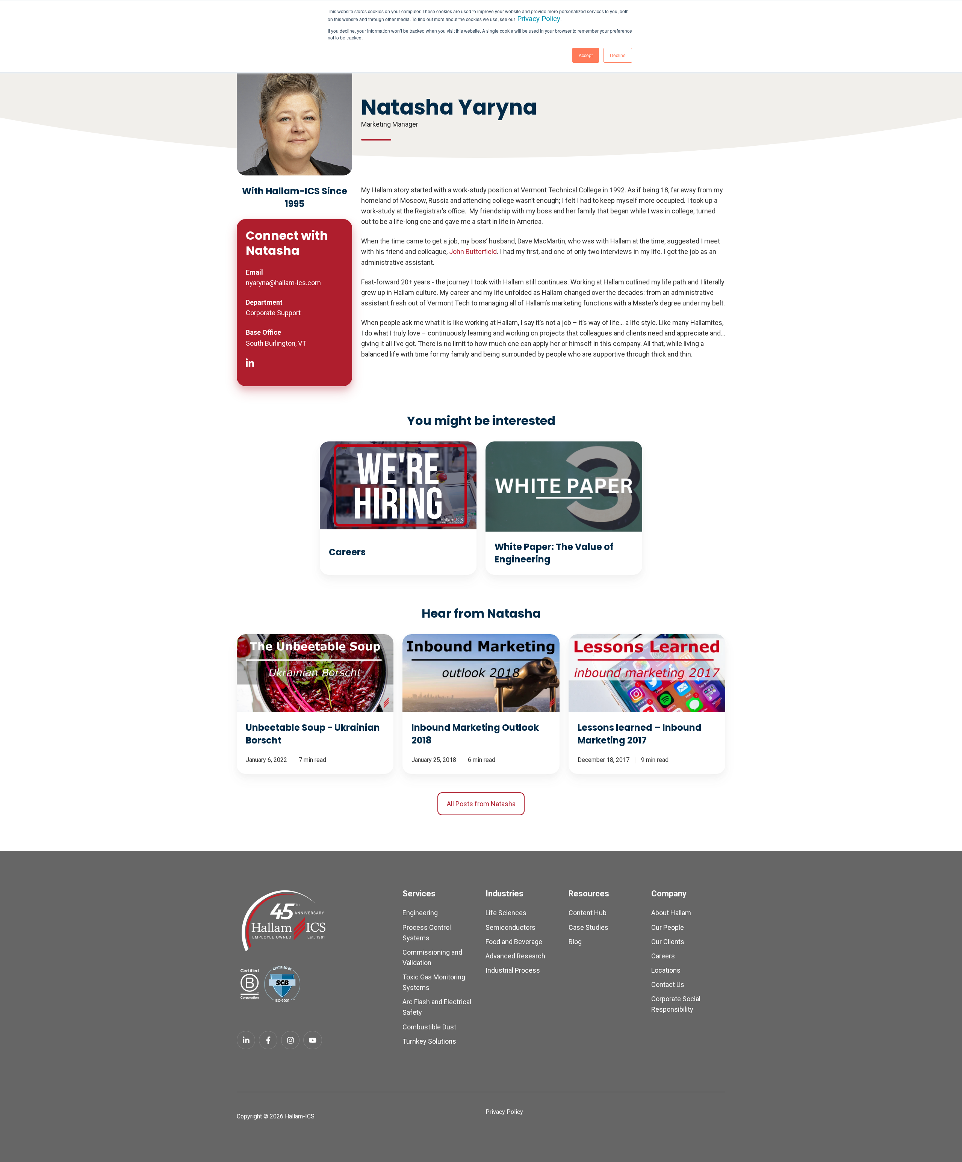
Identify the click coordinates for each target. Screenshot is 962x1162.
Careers (663, 956)
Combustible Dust (429, 1027)
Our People (667, 927)
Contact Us (667, 984)
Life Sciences (506, 913)
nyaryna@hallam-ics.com (283, 283)
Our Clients (667, 942)
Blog (575, 942)
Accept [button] (586, 55)
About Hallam (671, 913)
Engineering (420, 913)
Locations (666, 970)
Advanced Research (515, 956)
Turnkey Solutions (429, 1041)
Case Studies (588, 927)
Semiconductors (510, 927)
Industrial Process (513, 970)
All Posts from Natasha (481, 804)
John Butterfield (473, 251)
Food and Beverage (514, 942)
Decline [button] (618, 55)
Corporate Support (273, 313)
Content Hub (588, 913)
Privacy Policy (538, 19)
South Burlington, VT (276, 343)
